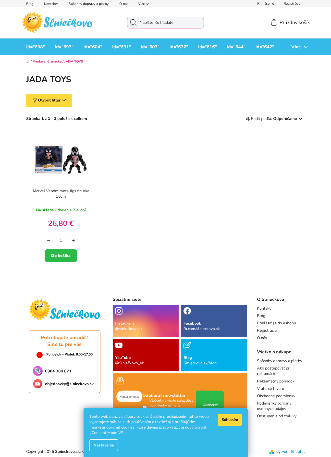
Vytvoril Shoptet (290, 451)
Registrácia (292, 3)
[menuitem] (35, 46)
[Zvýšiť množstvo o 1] (73, 240)
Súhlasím (229, 419)
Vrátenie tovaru (270, 388)
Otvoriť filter (49, 100)
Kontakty (51, 3)
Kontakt (264, 308)
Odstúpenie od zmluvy (276, 416)
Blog (29, 3)
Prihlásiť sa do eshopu (276, 323)
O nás (123, 3)
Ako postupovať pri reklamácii (274, 371)
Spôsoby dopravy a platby (89, 3)
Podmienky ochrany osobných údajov (274, 406)
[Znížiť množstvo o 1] (48, 240)
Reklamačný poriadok (275, 381)
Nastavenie (104, 445)
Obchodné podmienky (276, 396)
